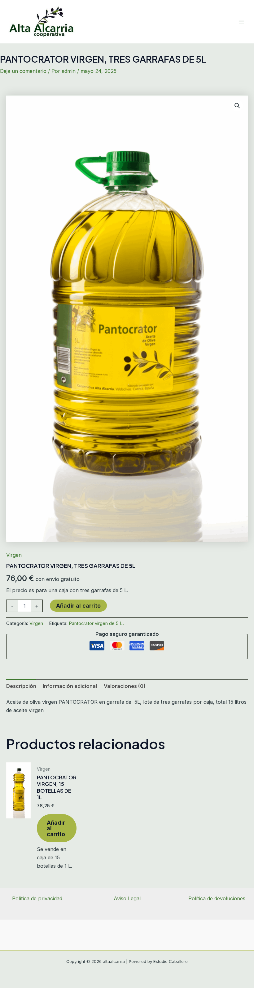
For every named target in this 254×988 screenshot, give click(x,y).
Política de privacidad (37, 898)
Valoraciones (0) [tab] (125, 686)
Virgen (14, 555)
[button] (237, 105)
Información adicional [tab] (70, 686)
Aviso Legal (127, 898)
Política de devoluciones (216, 898)
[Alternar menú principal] (241, 21)
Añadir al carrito (78, 605)
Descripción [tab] (21, 686)
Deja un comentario (23, 71)
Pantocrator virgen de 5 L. (96, 623)
